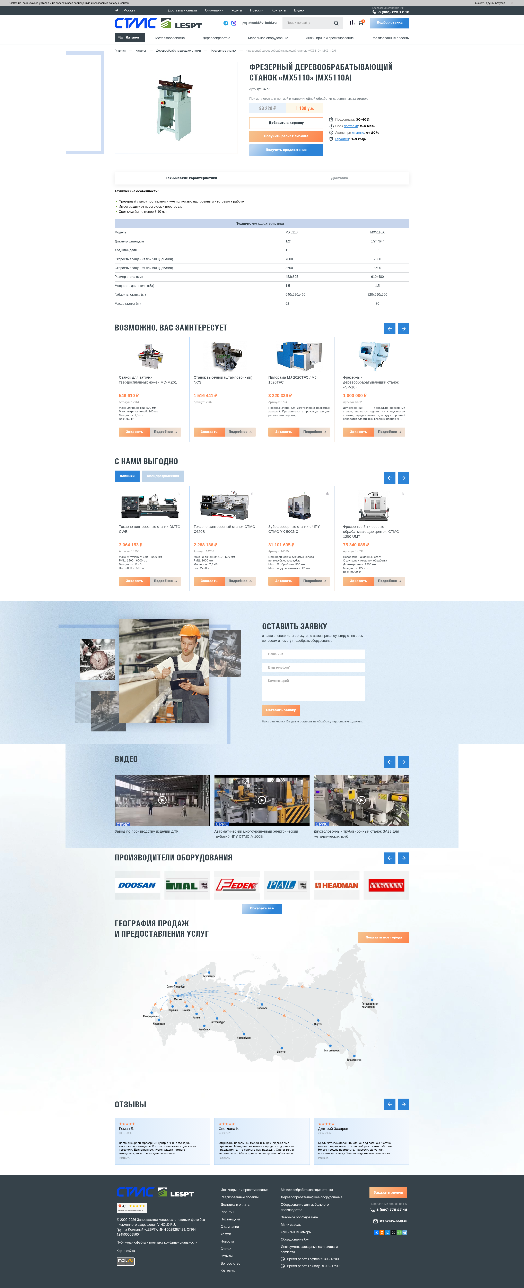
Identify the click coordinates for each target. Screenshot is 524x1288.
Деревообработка (216, 38)
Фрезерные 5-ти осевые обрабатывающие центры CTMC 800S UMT (371, 532)
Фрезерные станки (223, 51)
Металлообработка (170, 38)
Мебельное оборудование (268, 38)
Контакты (278, 10)
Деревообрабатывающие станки (178, 51)
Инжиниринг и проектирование (330, 38)
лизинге (358, 132)
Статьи (226, 1249)
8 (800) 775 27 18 (393, 12)
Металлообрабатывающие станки (307, 1190)
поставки (351, 126)
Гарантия (342, 139)
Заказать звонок (388, 1192)
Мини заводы (291, 1224)
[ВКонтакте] (376, 1232)
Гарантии (227, 1212)
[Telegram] (404, 1232)
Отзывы (130, 1104)
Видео (299, 10)
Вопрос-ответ (231, 1263)
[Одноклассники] (381, 1232)
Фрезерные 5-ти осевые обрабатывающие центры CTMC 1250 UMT (296, 532)
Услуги (237, 10)
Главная (120, 51)
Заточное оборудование (299, 1217)
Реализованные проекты (390, 38)
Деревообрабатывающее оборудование (311, 1197)
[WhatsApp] (399, 1232)
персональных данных (347, 721)
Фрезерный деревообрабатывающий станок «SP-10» (296, 382)
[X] (393, 1232)
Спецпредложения (163, 476)
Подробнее (163, 432)
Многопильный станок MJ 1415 (369, 377)
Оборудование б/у (295, 1239)
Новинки (127, 476)
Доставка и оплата (182, 10)
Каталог (133, 37)
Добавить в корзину (286, 123)
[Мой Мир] (387, 1232)
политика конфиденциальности (173, 1242)
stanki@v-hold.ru (262, 23)
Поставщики (230, 1219)
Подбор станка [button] (390, 22)
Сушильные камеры (296, 1232)
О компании (214, 10)
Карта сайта (126, 1251)
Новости (256, 10)
